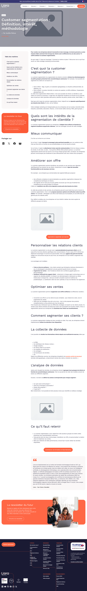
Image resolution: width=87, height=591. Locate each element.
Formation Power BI (60, 555)
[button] (83, 1)
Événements (51, 6)
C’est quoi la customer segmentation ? (13, 62)
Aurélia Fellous (11, 33)
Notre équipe (46, 576)
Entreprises (42, 6)
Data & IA (3, 15)
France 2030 (59, 576)
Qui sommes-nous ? (34, 545)
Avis (31, 550)
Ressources (60, 6)
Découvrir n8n (46, 547)
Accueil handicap (60, 584)
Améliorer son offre (12, 76)
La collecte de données (13, 94)
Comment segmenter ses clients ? (16, 90)
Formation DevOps (60, 557)
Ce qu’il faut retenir (12, 102)
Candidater (81, 6)
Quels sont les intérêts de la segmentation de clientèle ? (14, 68)
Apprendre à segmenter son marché (58, 237)
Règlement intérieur (34, 553)
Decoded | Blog (46, 545)
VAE (57, 586)
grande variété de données (73, 356)
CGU (31, 563)
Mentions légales (33, 560)
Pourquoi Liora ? (70, 6)
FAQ (31, 555)
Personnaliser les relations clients (14, 81)
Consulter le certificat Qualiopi (77, 561)
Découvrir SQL (46, 568)
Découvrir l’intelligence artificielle (46, 554)
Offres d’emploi (46, 578)
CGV (31, 565)
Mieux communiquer (12, 72)
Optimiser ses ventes (13, 85)
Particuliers (25, 6)
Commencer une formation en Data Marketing (58, 449)
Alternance (33, 6)
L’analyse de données (13, 98)
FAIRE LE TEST (64, 1)
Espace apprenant (8, 544)
